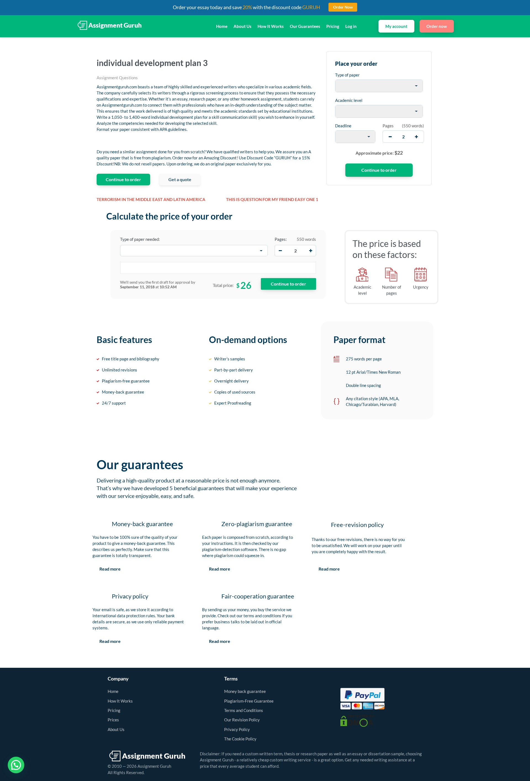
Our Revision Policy (242, 719)
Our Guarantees (305, 26)
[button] (16, 765)
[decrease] (390, 137)
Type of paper (347, 74)
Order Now (343, 7)
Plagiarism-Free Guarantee (249, 700)
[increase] (416, 137)
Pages (388, 125)
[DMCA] (357, 720)
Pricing (332, 26)
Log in (351, 26)
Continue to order (123, 179)
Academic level (348, 100)
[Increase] (310, 251)
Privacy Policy (237, 729)
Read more (110, 568)
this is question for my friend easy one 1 (272, 199)
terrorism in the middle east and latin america (151, 199)
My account (396, 26)
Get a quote (179, 179)
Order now (436, 26)
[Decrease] (280, 251)
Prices (113, 719)
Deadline (343, 125)
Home (221, 26)
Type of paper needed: (140, 239)
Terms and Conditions (243, 710)
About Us (242, 26)
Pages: (281, 239)
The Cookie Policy (240, 738)
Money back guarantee (245, 691)
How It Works (271, 26)
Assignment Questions (117, 77)
